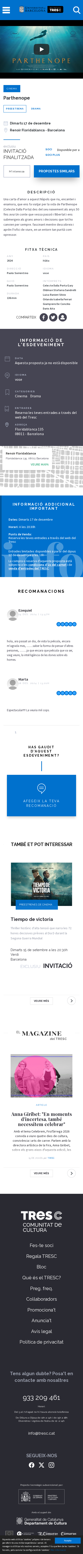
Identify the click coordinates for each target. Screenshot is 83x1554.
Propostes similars (57, 171)
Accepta (67, 1540)
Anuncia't (41, 1320)
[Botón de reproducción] (41, 49)
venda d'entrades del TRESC (29, 568)
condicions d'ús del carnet (47, 565)
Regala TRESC (41, 1256)
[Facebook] (44, 317)
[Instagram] (51, 1464)
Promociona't (41, 1310)
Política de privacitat (41, 1342)
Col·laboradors (41, 1299)
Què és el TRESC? (41, 1277)
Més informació (58, 1549)
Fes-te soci (41, 1245)
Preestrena (15, 108)
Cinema (12, 88)
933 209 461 (41, 1397)
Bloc (41, 1267)
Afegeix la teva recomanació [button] (41, 803)
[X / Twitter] (41, 1464)
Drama (36, 108)
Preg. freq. (41, 1288)
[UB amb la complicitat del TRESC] (41, 10)
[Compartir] (62, 317)
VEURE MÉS (41, 1001)
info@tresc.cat (41, 1433)
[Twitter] (53, 317)
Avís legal (41, 1331)
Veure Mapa (40, 464)
